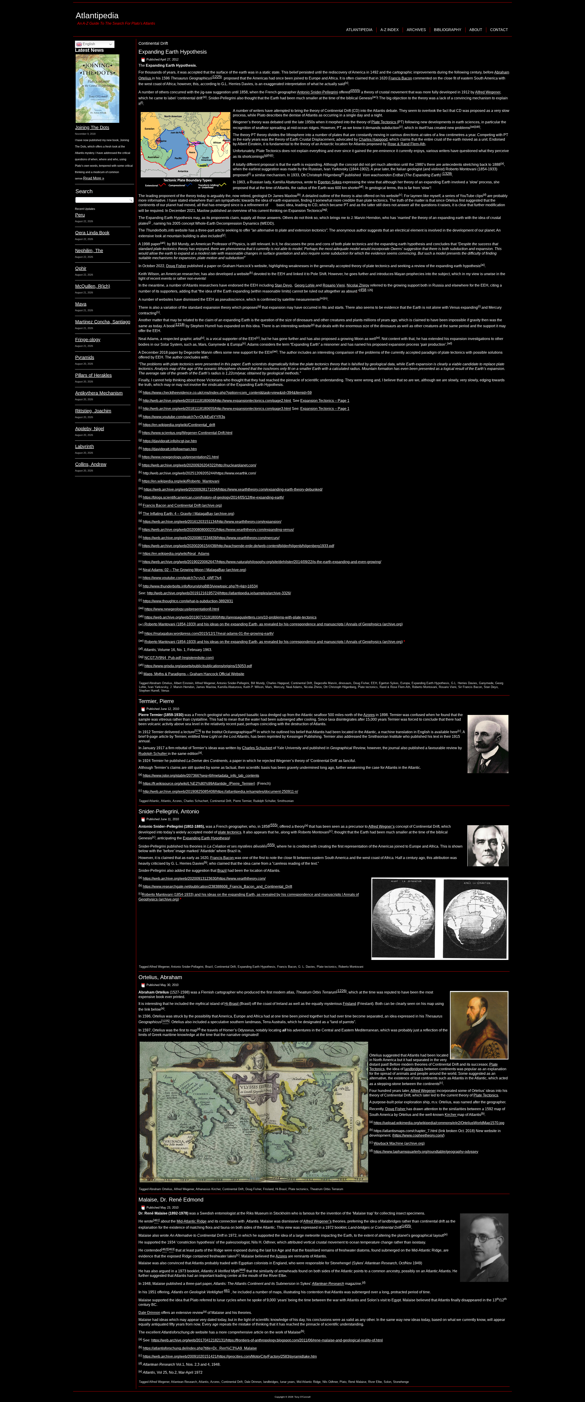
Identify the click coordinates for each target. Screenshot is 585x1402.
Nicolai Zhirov (358, 285)
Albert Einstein (183, 683)
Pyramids (84, 357)
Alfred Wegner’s (381, 826)
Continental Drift (301, 683)
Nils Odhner (330, 1382)
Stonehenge (401, 1382)
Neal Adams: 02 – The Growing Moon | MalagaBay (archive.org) (194, 570)
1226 (342, 991)
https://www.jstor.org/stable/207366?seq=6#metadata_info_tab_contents (201, 775)
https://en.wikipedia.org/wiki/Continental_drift (179, 425)
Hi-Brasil (231, 1004)
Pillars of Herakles (93, 375)
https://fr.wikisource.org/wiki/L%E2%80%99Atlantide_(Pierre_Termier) (199, 783)
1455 (406, 1226)
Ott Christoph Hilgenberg (340, 687)
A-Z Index (389, 30)
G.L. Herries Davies (464, 683)
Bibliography (447, 30)
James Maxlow (206, 687)
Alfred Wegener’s (317, 1221)
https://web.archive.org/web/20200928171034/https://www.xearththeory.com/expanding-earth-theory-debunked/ (233, 489)
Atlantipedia (97, 15)
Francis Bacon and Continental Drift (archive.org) (182, 506)
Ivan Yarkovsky (158, 687)
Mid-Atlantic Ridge (192, 1221)
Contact (499, 30)
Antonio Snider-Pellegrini (317, 92)
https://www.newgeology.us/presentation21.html (180, 457)
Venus (165, 690)
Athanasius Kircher (208, 1189)
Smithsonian (285, 801)
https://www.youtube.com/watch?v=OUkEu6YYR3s (184, 417)
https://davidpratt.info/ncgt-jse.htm (170, 441)
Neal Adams (294, 687)
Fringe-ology (87, 339)
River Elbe (375, 1382)
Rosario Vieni (334, 285)
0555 (355, 91)
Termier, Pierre (156, 701)
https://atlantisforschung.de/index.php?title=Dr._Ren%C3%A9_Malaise (200, 1348)
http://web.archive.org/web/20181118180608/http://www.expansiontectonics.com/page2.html (217, 401)
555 (274, 825)
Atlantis (166, 801)
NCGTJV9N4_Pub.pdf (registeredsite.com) (179, 658)
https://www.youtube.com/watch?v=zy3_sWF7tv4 (182, 578)
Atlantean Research (184, 1382)
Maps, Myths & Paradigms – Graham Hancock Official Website (194, 674)
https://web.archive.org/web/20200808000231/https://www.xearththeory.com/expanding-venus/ (218, 530)
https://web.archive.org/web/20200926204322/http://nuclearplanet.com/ (199, 465)
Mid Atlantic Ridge (309, 1382)
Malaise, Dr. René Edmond (170, 1199)
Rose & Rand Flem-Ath (406, 144)
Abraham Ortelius (160, 683)
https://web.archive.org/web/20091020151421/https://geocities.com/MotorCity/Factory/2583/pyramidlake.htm (230, 1356)
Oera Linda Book (92, 232)
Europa (405, 683)
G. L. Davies (306, 966)
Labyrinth (84, 446)
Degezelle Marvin (325, 683)
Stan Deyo (283, 285)
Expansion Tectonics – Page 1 (324, 401)
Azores (369, 715)
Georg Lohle (305, 285)
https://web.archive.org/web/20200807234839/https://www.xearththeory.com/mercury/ (211, 538)
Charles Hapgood (373, 139)
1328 (447, 174)
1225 (217, 77)
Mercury (279, 687)
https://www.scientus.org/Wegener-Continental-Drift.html (187, 433)
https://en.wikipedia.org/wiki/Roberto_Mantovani (180, 481)
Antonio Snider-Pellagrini (187, 966)
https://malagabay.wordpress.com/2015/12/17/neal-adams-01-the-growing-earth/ (209, 634)
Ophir (80, 268)
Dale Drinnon (149, 1313)
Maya (80, 303)
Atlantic (154, 801)
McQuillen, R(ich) (92, 286)
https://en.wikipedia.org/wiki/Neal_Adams (176, 554)
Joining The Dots (92, 127)
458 (363, 290)
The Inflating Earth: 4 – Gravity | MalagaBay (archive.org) (188, 514)
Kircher (451, 1115)
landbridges (413, 1069)
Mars (268, 687)
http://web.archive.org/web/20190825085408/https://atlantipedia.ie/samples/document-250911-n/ (220, 792)
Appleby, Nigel (89, 428)
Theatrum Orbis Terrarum (326, 1189)
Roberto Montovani (424, 687)
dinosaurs (345, 683)
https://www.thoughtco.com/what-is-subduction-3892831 (188, 601)
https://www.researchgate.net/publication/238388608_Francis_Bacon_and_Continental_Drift (217, 886)
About (475, 30)
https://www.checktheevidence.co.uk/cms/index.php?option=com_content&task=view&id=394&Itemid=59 (227, 393)
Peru (80, 214)
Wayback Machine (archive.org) (399, 1144)
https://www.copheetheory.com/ (418, 1135)
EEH (374, 683)
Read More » (93, 178)
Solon (387, 1382)
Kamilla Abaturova (230, 687)
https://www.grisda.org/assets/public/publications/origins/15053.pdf (198, 666)
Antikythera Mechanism (99, 392)
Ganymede (486, 683)
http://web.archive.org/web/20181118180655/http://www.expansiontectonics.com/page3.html (217, 409)
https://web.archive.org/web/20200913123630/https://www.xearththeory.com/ (204, 878)
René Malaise (357, 1382)
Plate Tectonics (384, 122)
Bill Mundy (258, 683)
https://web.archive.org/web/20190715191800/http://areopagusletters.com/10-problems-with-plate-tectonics (230, 617)
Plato (343, 1382)
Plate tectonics (368, 687)
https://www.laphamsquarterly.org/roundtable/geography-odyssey (426, 1152)
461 (227, 1291)
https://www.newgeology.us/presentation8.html (181, 609)
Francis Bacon (400, 78)
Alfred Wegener (487, 92)
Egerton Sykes (330, 182)
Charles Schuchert (257, 748)
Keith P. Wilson (253, 687)
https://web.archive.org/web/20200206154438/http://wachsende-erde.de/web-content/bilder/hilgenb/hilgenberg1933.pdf (238, 546)
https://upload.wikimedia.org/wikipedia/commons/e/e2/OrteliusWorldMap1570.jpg (439, 1123)
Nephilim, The (89, 250)
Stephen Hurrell (149, 690)
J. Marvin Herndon (182, 687)
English (88, 44)
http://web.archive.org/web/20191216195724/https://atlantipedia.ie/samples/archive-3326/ (219, 593)
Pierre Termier (242, 801)
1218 (180, 325)
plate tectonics (229, 832)
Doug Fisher (176, 266)
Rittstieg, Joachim (93, 410)
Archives (416, 30)
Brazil (222, 870)
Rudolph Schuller (153, 754)
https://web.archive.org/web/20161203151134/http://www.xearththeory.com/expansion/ (212, 522)
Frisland (349, 1004)
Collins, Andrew (90, 464)
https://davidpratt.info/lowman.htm (170, 449)
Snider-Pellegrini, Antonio (168, 811)
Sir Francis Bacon (470, 687)
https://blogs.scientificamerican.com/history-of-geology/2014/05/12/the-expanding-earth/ (213, 497)
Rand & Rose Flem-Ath (395, 687)
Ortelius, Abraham (160, 977)
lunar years (287, 1382)
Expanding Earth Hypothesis (172, 52)
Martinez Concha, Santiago (102, 321)
